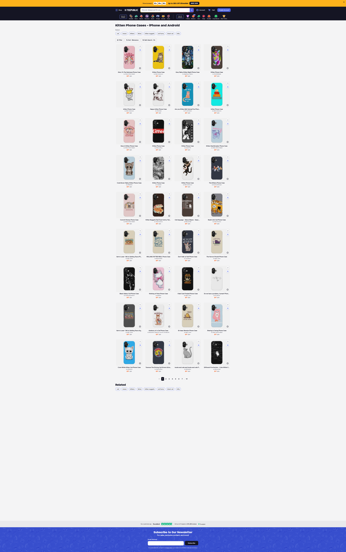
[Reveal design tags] (140, 68)
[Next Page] (186, 379)
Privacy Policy (169, 547)
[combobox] (165, 10)
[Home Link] (131, 10)
